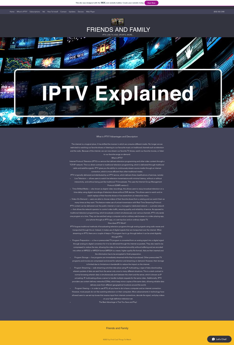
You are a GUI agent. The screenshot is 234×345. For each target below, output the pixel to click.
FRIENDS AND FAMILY (118, 29)
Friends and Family (117, 328)
